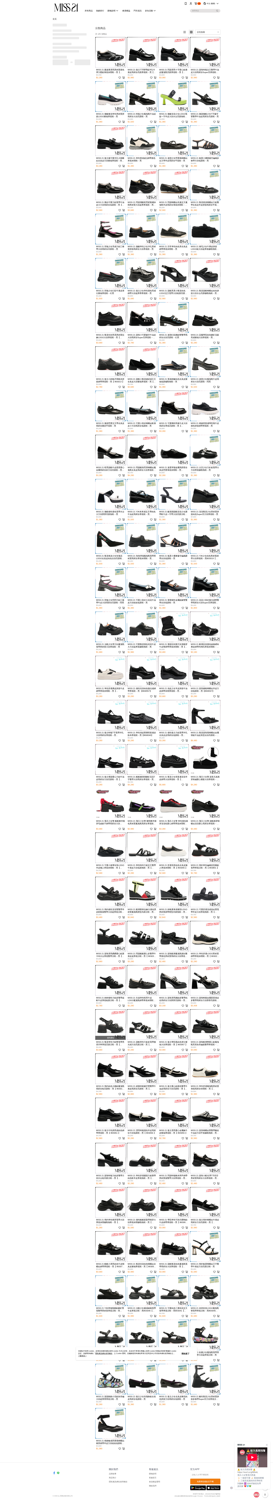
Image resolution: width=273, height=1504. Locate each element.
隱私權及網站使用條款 (118, 1482)
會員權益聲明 (154, 1482)
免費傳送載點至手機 (205, 1481)
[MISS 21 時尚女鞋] (66, 7)
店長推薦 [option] (201, 32)
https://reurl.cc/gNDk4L (247, 1472)
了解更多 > (82, 1356)
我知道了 (186, 1353)
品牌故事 (112, 1474)
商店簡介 (112, 1478)
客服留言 (152, 1478)
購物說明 (152, 1474)
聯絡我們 (152, 1486)
